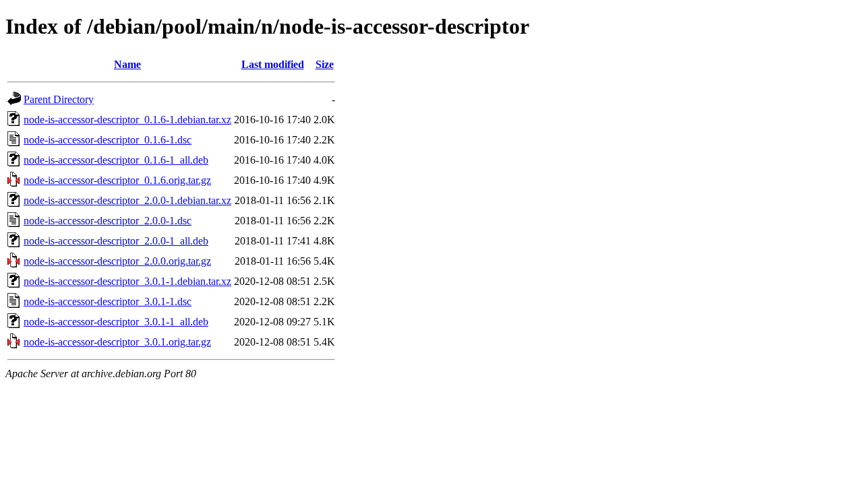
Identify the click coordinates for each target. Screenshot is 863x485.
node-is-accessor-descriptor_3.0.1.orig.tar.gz (117, 342)
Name (127, 64)
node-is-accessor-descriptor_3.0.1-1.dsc (107, 301)
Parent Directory (59, 99)
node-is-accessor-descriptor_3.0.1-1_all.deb (116, 321)
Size (325, 64)
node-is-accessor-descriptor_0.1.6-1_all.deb (116, 160)
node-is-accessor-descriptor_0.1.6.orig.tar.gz (117, 180)
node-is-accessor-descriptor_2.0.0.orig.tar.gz (117, 261)
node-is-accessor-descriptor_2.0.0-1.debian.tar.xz (127, 200)
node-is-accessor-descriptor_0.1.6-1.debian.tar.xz (127, 119)
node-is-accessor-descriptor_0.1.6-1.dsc (107, 140)
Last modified (272, 64)
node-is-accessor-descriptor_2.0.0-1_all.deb (116, 241)
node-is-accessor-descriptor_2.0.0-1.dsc (107, 220)
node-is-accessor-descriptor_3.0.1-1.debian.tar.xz (127, 281)
